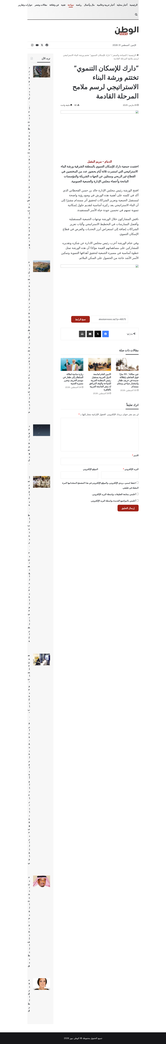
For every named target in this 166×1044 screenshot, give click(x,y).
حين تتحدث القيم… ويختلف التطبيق (28, 921)
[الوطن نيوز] (126, 30)
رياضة (79, 4)
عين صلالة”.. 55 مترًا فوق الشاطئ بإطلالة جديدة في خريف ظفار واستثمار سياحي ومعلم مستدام (128, 380)
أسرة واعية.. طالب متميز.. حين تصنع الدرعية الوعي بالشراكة (29, 559)
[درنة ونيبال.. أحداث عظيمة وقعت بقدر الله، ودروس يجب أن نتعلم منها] (41, 71)
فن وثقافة (54, 4)
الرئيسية (133, 4)
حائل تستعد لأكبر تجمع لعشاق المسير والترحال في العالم (29, 337)
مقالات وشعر (41, 4)
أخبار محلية (122, 4)
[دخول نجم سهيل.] (41, 430)
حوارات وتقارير (25, 4)
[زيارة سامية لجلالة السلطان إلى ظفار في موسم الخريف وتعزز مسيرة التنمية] (72, 364)
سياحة (71, 4)
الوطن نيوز (74, 1038)
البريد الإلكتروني (131, 469)
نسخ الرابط (80, 319)
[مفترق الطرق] (41, 984)
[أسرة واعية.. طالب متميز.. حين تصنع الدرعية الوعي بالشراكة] (41, 482)
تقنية (63, 4)
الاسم (135, 455)
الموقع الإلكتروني (90, 469)
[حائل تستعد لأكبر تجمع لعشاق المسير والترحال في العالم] (41, 266)
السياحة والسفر (120, 55)
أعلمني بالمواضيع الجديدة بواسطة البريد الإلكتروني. (113, 500)
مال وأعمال (89, 4)
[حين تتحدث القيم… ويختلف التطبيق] (41, 881)
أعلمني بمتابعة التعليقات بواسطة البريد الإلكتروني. (114, 494)
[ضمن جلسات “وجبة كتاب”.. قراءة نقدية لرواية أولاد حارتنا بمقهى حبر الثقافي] (41, 659)
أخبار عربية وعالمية (106, 4)
